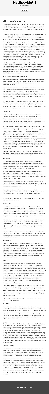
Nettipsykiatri (24, 2)
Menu (23, 10)
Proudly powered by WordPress (24, 387)
